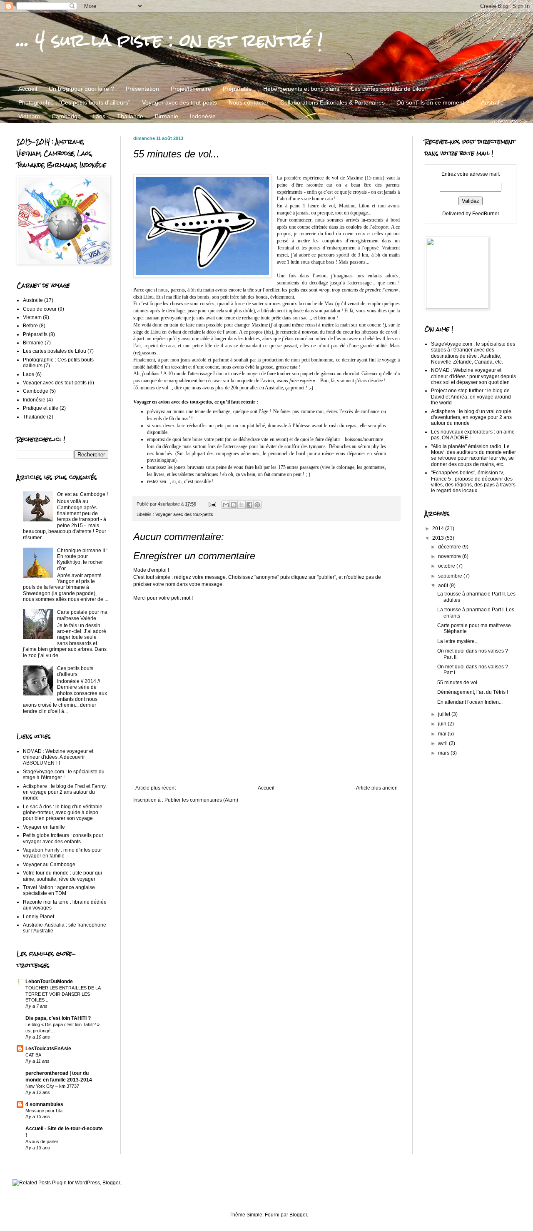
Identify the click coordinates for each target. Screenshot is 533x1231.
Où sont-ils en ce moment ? (432, 102)
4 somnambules (44, 1104)
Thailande (130, 116)
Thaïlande (34, 417)
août (443, 585)
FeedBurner (485, 214)
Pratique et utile (40, 408)
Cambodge (66, 116)
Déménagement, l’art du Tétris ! (472, 692)
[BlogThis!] (233, 505)
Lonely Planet (38, 917)
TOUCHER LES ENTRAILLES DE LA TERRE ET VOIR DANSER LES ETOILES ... (62, 994)
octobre (447, 566)
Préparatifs (237, 88)
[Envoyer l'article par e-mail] (212, 503)
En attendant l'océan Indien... (470, 702)
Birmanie (166, 116)
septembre (450, 576)
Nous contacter (249, 102)
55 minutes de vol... (459, 682)
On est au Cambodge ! (82, 494)
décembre (450, 547)
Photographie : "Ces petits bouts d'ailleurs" (74, 102)
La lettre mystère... (457, 641)
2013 (438, 538)
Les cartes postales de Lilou (388, 88)
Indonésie (203, 116)
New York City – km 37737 (52, 1086)
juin (443, 724)
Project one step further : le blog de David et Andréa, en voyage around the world (471, 397)
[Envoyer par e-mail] (226, 505)
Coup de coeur (40, 309)
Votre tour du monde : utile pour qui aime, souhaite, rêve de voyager (62, 876)
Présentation (142, 88)
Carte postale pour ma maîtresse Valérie (82, 615)
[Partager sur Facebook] (249, 505)
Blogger (298, 1215)
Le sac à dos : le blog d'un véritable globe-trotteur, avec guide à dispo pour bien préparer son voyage (62, 813)
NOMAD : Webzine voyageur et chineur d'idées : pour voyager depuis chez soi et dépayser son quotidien (473, 376)
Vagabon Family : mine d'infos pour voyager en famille (62, 853)
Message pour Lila (43, 1110)
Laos (98, 116)
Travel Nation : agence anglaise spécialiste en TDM (59, 890)
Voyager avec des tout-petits (179, 102)
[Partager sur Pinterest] (257, 505)
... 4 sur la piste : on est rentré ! (170, 40)
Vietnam (29, 116)
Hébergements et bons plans (301, 88)
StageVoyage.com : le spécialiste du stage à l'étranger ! (64, 774)
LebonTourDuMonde (49, 981)
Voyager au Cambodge (49, 864)
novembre (450, 556)
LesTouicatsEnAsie (48, 1049)
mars (444, 753)
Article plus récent (155, 788)
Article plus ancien (377, 788)
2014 (438, 528)
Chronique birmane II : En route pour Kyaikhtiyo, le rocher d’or (82, 559)
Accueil (27, 88)
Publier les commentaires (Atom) (201, 800)
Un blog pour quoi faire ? (81, 88)
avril (443, 743)
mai (443, 734)
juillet (444, 714)
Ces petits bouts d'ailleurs (75, 671)
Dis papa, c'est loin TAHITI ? (58, 1018)
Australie (492, 102)
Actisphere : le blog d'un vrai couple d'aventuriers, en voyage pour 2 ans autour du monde (471, 417)
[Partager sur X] (241, 505)
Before (30, 326)
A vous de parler (41, 1141)
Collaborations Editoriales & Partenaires (332, 102)
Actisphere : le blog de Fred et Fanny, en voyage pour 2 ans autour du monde (65, 792)
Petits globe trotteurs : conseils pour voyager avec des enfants (63, 838)
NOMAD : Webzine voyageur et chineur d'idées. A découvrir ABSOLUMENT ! (58, 757)
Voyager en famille (44, 827)
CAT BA (33, 1054)
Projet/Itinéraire (191, 88)
